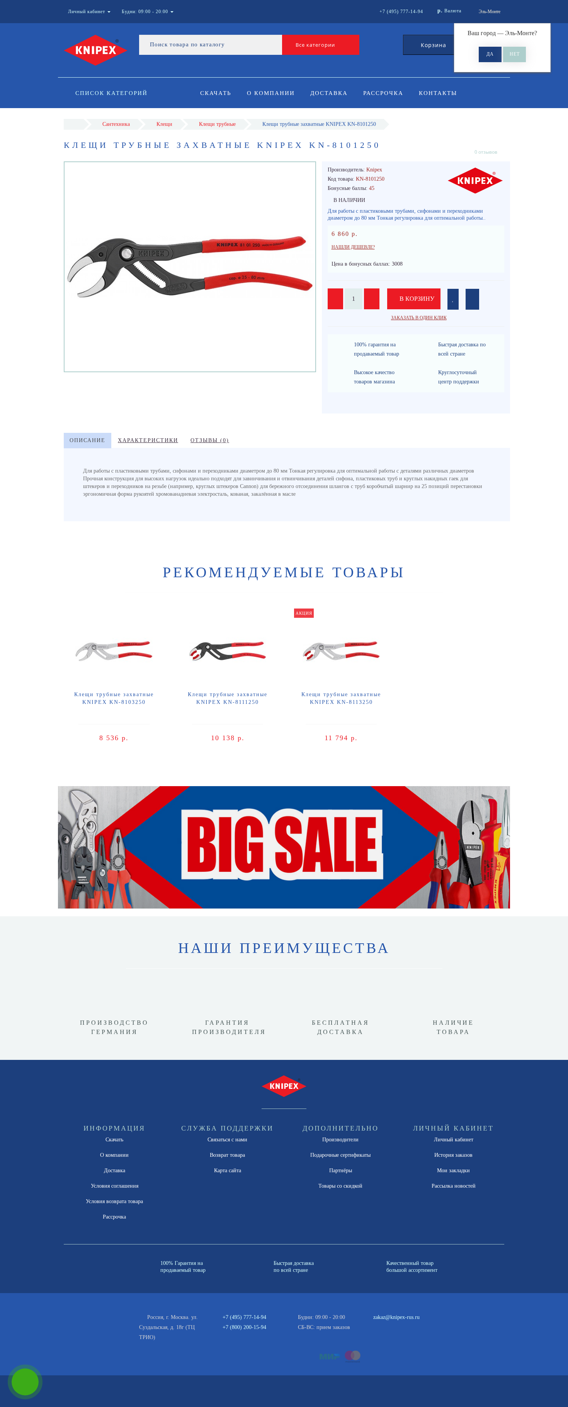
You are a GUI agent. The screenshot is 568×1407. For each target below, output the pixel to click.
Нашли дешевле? (353, 247)
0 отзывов (485, 152)
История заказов (453, 1155)
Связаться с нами (227, 1140)
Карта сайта (227, 1170)
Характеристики (148, 440)
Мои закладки (453, 1170)
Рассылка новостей (454, 1186)
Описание (87, 440)
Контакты (438, 93)
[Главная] (73, 124)
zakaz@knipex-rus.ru (396, 1317)
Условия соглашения (114, 1186)
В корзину (416, 298)
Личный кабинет (453, 1140)
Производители (340, 1140)
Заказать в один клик (419, 317)
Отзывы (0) (209, 440)
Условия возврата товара (114, 1201)
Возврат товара (227, 1155)
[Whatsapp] (369, 1326)
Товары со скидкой (340, 1186)
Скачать (215, 93)
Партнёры (340, 1170)
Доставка (329, 93)
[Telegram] (382, 1327)
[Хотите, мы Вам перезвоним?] (25, 1382)
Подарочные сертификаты (340, 1155)
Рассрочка (383, 93)
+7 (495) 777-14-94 (244, 1317)
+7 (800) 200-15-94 (244, 1327)
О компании (271, 93)
